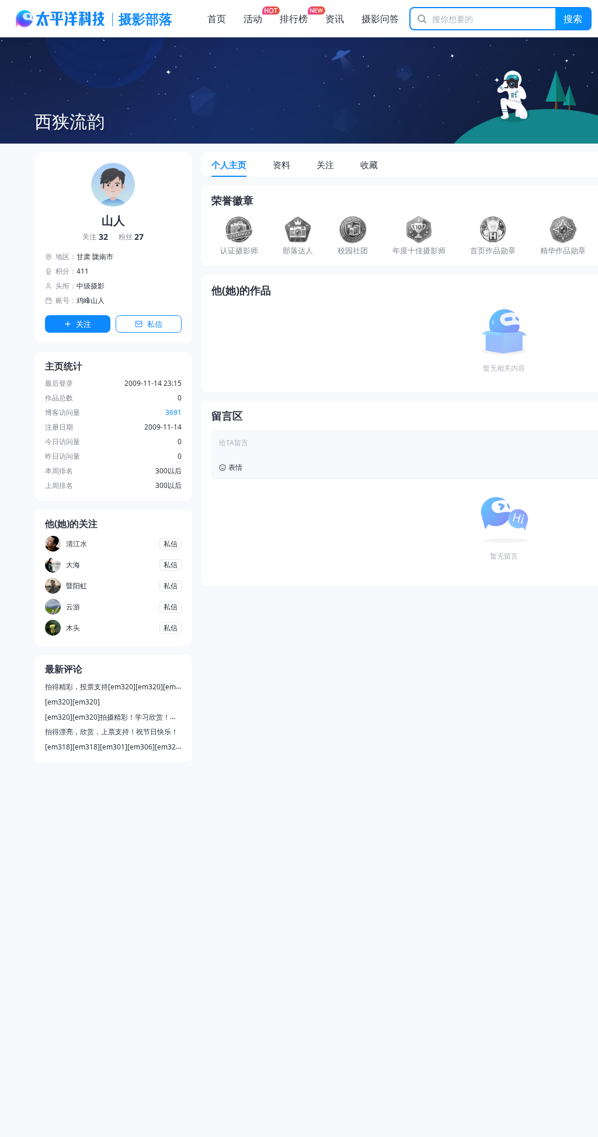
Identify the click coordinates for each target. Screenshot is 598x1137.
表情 (235, 467)
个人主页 (228, 164)
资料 (281, 164)
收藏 (369, 164)
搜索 (573, 18)
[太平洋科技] (61, 18)
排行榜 (294, 18)
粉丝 (131, 237)
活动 (253, 18)
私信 (154, 324)
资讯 (334, 18)
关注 (95, 237)
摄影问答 (380, 18)
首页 (216, 18)
